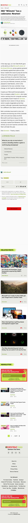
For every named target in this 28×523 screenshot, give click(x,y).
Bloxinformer (21, 488)
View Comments (14, 208)
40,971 (15, 435)
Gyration (17, 94)
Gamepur (21, 479)
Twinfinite (15, 479)
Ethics (14, 463)
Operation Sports (13, 486)
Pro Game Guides (7, 479)
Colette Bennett (7, 22)
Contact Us (14, 466)
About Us (14, 461)
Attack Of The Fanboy (6, 482)
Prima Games (16, 482)
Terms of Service (11, 379)
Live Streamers (7, 151)
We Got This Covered (8, 484)
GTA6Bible (13, 490)
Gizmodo (22, 98)
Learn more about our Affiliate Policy (18, 194)
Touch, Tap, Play (7, 488)
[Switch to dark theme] (24, 5)
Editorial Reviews (8, 148)
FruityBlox (14, 488)
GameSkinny (5, 486)
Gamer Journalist (19, 484)
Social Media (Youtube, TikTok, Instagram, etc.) (14, 158)
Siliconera (23, 482)
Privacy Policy (17, 379)
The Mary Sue (21, 486)
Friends (6, 154)
